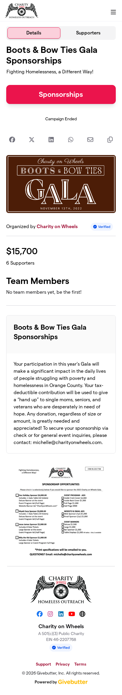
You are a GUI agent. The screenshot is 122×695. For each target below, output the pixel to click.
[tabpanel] (61, 301)
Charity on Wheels (57, 226)
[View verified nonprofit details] (101, 226)
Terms (80, 664)
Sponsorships (61, 94)
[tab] (34, 33)
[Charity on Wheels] (21, 10)
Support (43, 664)
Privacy (63, 664)
